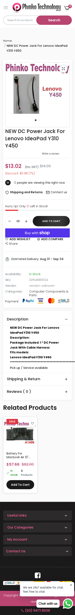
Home (7, 41)
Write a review (50, 153)
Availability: (13, 274)
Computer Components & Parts (48, 293)
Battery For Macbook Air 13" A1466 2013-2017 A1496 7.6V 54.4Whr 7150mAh (19, 455)
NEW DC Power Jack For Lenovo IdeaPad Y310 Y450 (35, 138)
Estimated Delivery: (25, 259)
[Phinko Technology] (36, 8)
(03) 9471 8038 (37, 610)
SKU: (8, 280)
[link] (32, 423)
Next (66, 457)
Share (13, 243)
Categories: (13, 292)
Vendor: (11, 286)
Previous (8, 457)
